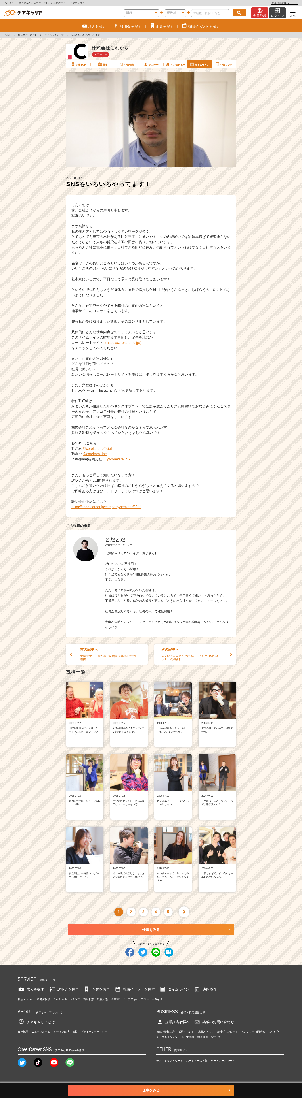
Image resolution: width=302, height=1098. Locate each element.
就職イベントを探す (139, 989)
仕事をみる (151, 930)
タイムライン (202, 64)
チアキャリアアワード (169, 1060)
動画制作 (202, 1037)
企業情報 (129, 64)
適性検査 (210, 989)
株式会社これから (27, 35)
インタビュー (178, 64)
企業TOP (81, 64)
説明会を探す (68, 989)
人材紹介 (273, 1031)
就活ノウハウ (26, 999)
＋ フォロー (100, 54)
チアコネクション (167, 1037)
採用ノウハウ (205, 1031)
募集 (105, 64)
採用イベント (186, 1031)
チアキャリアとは (41, 1022)
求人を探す (35, 989)
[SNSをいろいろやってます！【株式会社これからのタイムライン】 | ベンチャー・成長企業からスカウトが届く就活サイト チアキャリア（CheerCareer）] (23, 13)
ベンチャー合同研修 (253, 1031)
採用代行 (216, 1037)
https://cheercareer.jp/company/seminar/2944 (106, 507)
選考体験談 (43, 999)
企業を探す (101, 989)
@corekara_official (97, 448)
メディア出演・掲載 (65, 1031)
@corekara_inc (95, 454)
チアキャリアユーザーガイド (145, 999)
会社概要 (23, 1031)
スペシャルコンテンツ (67, 999)
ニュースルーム (41, 1031)
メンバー (154, 64)
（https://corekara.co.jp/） (123, 343)
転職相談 (102, 999)
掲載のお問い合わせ (218, 1022)
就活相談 (88, 999)
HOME (7, 35)
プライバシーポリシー (94, 1031)
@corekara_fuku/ (120, 459)
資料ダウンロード (227, 1031)
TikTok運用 (187, 1037)
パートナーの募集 (196, 1060)
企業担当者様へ (284, 3)
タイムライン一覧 (54, 35)
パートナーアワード (223, 1060)
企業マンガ (226, 64)
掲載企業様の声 (165, 1031)
